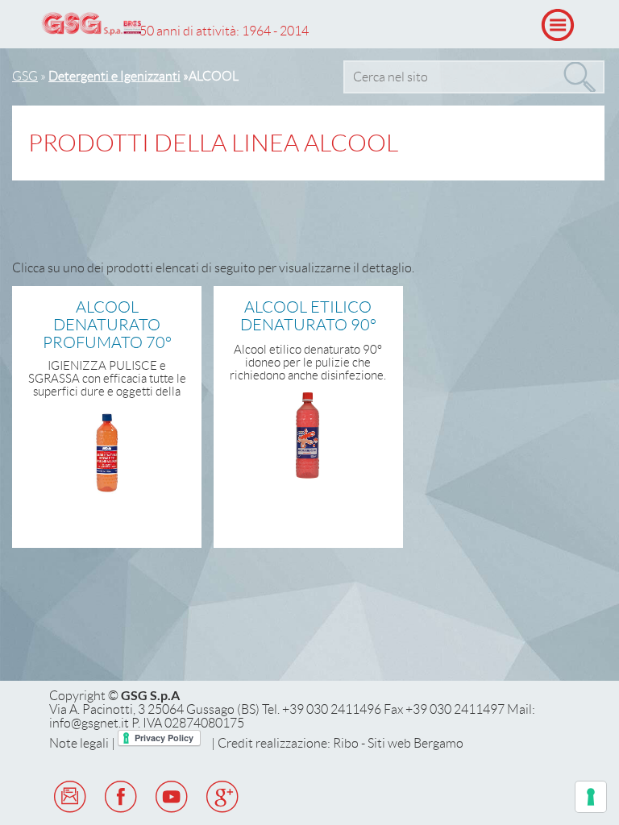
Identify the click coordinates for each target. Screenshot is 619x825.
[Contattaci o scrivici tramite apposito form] (73, 812)
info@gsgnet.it (89, 723)
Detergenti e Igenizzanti (114, 76)
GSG (25, 76)
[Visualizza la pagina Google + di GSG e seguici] (225, 812)
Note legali (79, 743)
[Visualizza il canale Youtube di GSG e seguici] (175, 812)
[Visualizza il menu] (558, 25)
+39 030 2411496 (331, 709)
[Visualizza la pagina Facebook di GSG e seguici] (124, 812)
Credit (235, 743)
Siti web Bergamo (415, 743)
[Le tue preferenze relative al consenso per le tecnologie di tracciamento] (590, 796)
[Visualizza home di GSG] (91, 26)
